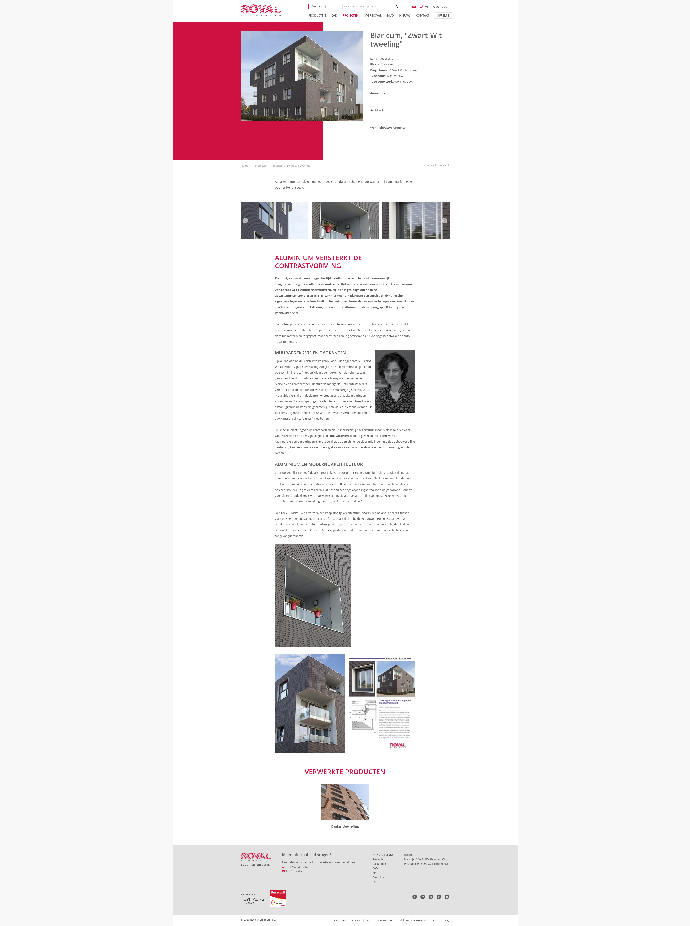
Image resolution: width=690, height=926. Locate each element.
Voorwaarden (385, 920)
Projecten (261, 165)
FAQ (375, 881)
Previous (245, 220)
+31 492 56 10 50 (297, 866)
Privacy (356, 920)
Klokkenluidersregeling (413, 920)
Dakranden (379, 863)
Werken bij (319, 6)
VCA (369, 920)
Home (244, 165)
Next (444, 220)
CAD (375, 868)
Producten (379, 859)
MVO (375, 872)
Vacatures (340, 920)
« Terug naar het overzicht (435, 165)
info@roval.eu (294, 871)
